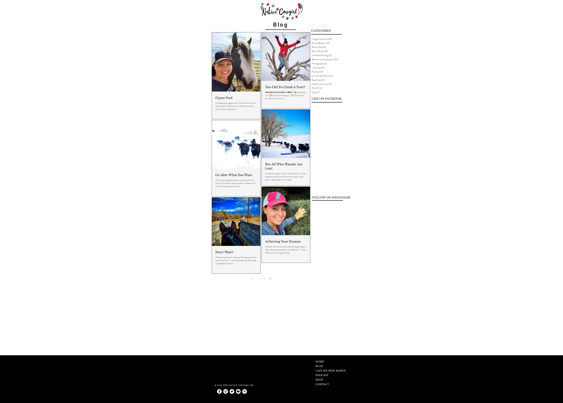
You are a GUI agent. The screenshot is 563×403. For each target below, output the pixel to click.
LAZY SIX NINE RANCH (331, 370)
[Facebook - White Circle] (219, 391)
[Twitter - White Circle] (232, 391)
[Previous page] (251, 278)
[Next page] (270, 278)
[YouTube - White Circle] (238, 391)
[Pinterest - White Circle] (244, 391)
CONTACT (322, 384)
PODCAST (322, 375)
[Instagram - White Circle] (225, 391)
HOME (320, 361)
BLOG (319, 366)
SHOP (319, 379)
